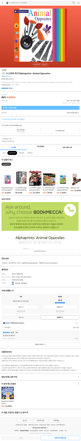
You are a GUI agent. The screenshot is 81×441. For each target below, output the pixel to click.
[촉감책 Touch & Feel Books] (48, 263)
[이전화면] (2, 3)
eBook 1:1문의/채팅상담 (57, 425)
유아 (18, 263)
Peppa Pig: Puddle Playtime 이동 (7, 397)
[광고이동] (73, 3)
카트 (78, 3)
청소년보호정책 (34, 430)
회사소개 (46, 430)
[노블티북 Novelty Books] (29, 263)
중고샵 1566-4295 (44, 425)
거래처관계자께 (54, 430)
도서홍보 (61, 430)
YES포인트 (4, 101)
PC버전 (41, 430)
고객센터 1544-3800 (21, 425)
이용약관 (16, 430)
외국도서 (4, 263)
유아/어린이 (12, 263)
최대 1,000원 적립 (72, 113)
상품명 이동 (7, 183)
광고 (66, 430)
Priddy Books (5, 85)
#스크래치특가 (6, 164)
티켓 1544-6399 (33, 425)
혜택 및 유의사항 (21, 311)
